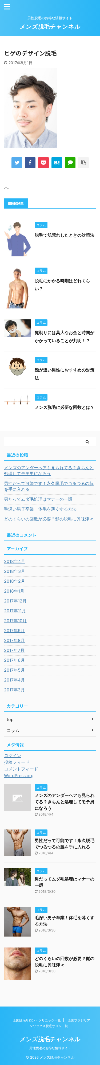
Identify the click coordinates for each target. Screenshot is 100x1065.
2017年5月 (14, 670)
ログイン (12, 755)
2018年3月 (14, 571)
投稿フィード (17, 762)
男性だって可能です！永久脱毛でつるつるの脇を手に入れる (49, 486)
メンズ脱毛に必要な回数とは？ (64, 407)
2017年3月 (14, 689)
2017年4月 (14, 680)
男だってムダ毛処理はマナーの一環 (38, 499)
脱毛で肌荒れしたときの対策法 (64, 235)
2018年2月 (14, 581)
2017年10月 (15, 620)
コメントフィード (21, 769)
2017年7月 (14, 650)
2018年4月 (14, 561)
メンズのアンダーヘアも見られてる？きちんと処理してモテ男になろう (49, 470)
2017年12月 (15, 601)
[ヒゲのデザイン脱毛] (56, 162)
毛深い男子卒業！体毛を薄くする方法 (40, 509)
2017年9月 (14, 630)
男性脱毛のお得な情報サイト (50, 1048)
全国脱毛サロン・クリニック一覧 (37, 1020)
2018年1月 (14, 591)
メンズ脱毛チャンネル (50, 26)
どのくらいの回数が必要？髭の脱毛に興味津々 (49, 519)
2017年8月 (14, 640)
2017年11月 (15, 610)
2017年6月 (14, 660)
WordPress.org (19, 775)
